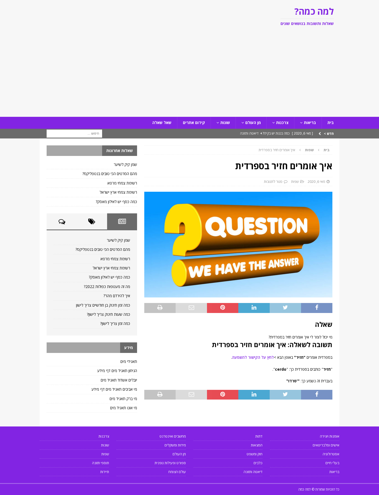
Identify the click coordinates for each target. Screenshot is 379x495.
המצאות (256, 445)
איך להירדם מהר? (116, 295)
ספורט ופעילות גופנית (170, 462)
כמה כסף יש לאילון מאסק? (116, 201)
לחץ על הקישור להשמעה (253, 357)
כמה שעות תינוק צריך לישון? (108, 314)
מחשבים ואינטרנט (173, 436)
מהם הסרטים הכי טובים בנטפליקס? (109, 173)
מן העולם (253, 122)
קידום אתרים (194, 122)
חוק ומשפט (254, 453)
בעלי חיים (332, 462)
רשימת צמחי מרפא (122, 183)
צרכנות (282, 122)
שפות (295, 181)
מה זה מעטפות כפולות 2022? (107, 286)
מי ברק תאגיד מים (123, 398)
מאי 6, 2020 (316, 181)
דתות (258, 436)
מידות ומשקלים (175, 445)
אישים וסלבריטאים (326, 445)
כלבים (258, 462)
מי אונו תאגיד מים (123, 407)
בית (330, 122)
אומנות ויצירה (329, 436)
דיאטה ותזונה (253, 471)
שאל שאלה (161, 122)
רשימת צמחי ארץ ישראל (118, 192)
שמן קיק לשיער (125, 164)
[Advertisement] (189, 75)
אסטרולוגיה (331, 453)
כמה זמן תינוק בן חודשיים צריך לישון (103, 305)
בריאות (310, 122)
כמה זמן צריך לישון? (115, 323)
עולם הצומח (177, 471)
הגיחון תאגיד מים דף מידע (117, 370)
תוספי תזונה (100, 462)
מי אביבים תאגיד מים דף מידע (114, 389)
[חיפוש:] (74, 133)
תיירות (104, 471)
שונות (225, 122)
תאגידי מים (128, 361)
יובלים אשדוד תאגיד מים (119, 380)
